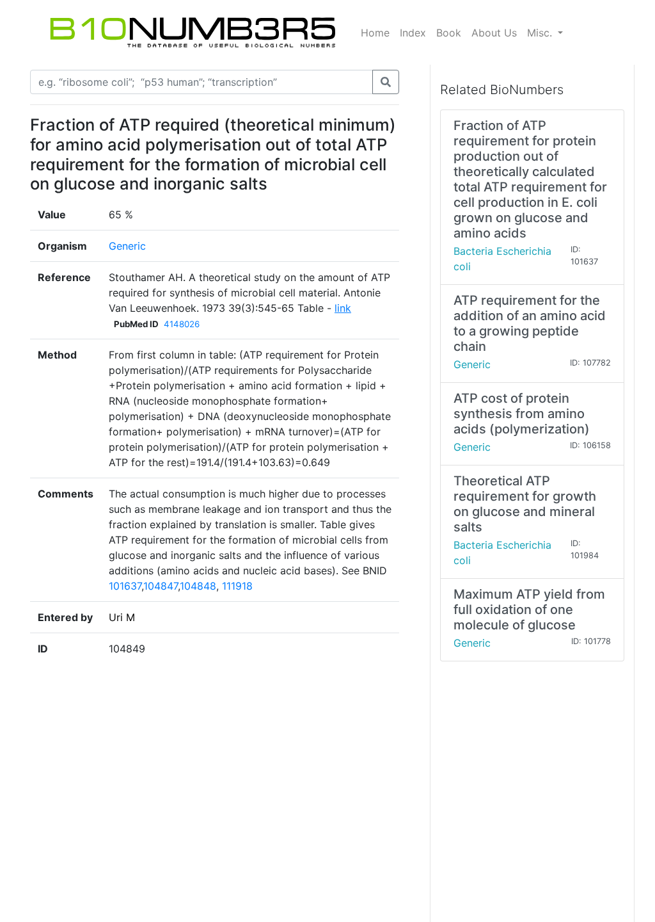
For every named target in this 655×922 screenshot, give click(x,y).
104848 (198, 585)
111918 (237, 585)
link (343, 308)
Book (448, 32)
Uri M (122, 617)
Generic (127, 245)
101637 (125, 585)
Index (413, 32)
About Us (494, 32)
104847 (160, 585)
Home (375, 32)
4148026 (182, 324)
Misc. (541, 32)
